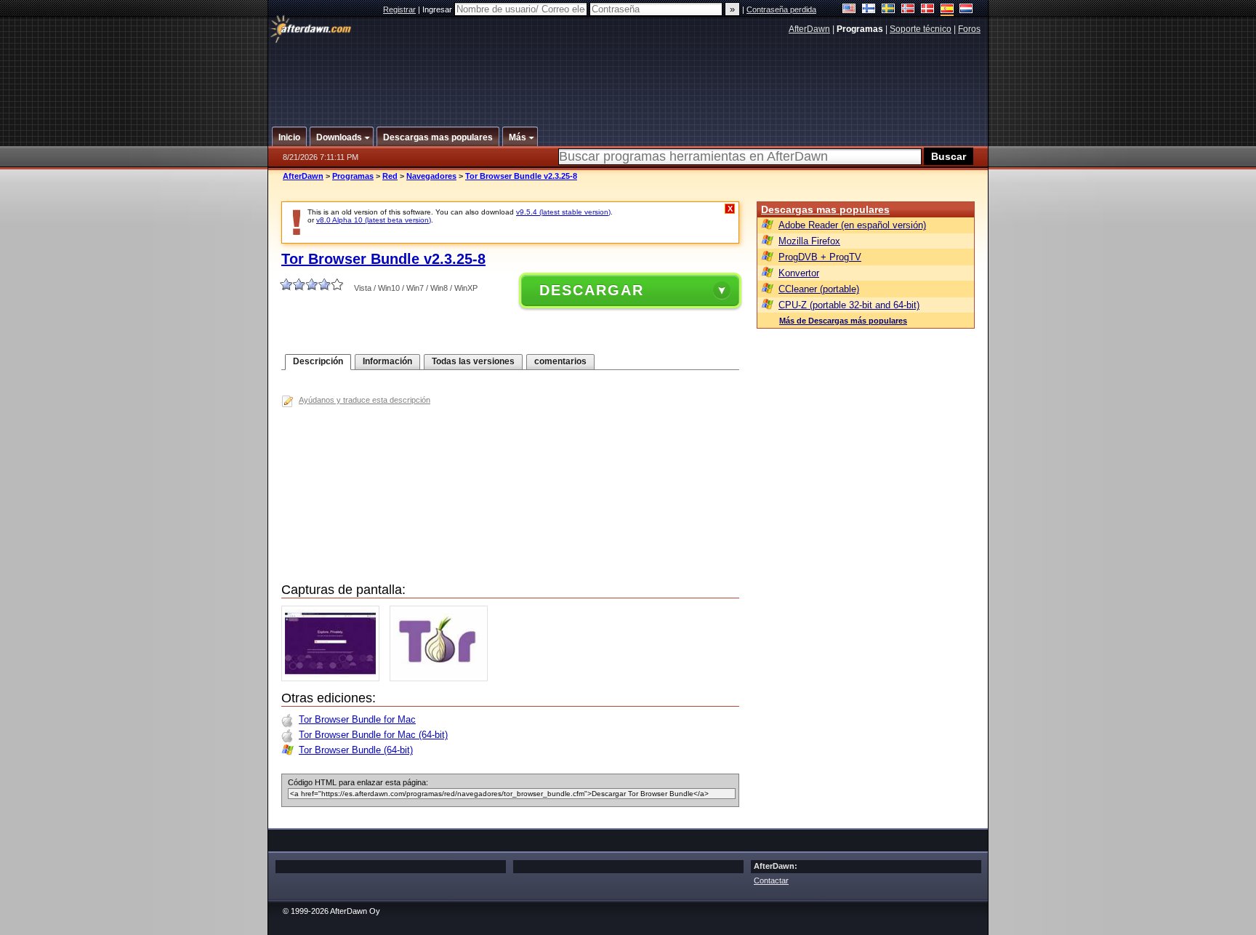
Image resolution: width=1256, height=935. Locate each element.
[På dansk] (928, 10)
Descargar (591, 290)
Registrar (399, 9)
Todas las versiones (473, 361)
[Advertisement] (628, 75)
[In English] (849, 10)
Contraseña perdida (781, 9)
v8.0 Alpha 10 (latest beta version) (373, 220)
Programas (353, 176)
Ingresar (438, 9)
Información (387, 361)
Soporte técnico (920, 29)
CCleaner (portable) (818, 289)
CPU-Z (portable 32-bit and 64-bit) (848, 305)
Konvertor (798, 273)
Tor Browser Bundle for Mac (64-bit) (373, 734)
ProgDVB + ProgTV (819, 257)
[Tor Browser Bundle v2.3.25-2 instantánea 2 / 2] (442, 678)
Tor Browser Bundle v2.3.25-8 (521, 176)
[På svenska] (888, 10)
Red (390, 176)
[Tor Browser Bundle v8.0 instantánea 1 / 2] (334, 678)
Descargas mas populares (825, 209)
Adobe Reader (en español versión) (852, 225)
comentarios (560, 361)
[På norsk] (908, 10)
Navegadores (431, 176)
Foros (969, 29)
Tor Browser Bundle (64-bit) (356, 750)
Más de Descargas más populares (843, 320)
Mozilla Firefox (809, 241)
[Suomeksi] (869, 10)
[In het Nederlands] (966, 10)
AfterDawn (809, 29)
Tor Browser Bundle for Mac (357, 719)
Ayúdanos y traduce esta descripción (364, 400)
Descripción (318, 361)
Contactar (771, 880)
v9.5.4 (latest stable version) (563, 212)
